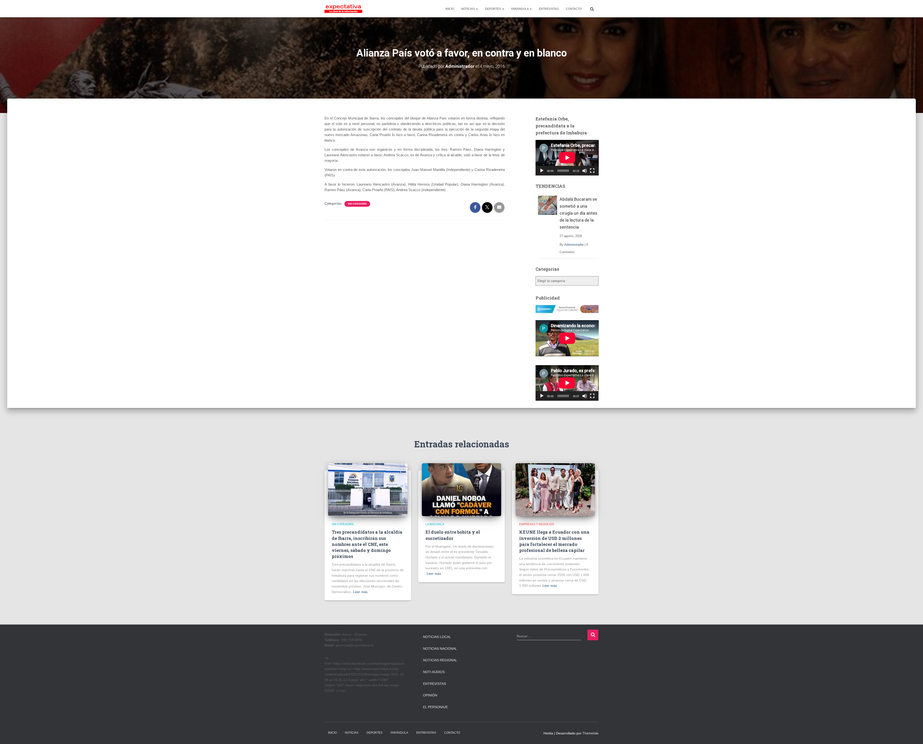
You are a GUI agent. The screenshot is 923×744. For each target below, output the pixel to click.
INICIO (449, 9)
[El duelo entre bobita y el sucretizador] (461, 489)
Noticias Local (437, 637)
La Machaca (434, 524)
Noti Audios (434, 672)
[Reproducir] (541, 170)
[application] (567, 157)
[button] (476, 9)
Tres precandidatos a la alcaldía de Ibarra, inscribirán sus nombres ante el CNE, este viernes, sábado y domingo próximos (367, 544)
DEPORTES (493, 9)
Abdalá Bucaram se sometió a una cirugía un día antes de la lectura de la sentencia (578, 213)
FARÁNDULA (520, 9)
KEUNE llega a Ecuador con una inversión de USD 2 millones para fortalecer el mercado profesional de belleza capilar (554, 541)
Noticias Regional (440, 660)
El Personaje (435, 707)
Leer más (360, 592)
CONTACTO (574, 9)
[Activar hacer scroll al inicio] (913, 734)
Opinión (430, 695)
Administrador (574, 244)
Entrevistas (434, 684)
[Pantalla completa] (592, 170)
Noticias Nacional (440, 648)
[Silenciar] (584, 170)
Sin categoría (357, 203)
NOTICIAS (468, 9)
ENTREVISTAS (549, 9)
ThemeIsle (590, 733)
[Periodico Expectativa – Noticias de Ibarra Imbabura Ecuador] (343, 9)
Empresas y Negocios (536, 524)
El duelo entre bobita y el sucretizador (452, 535)
